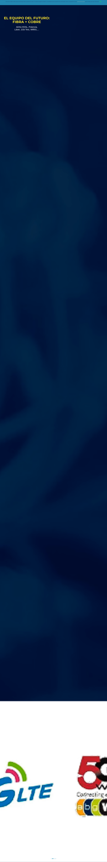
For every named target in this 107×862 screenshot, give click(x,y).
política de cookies (81, 1)
